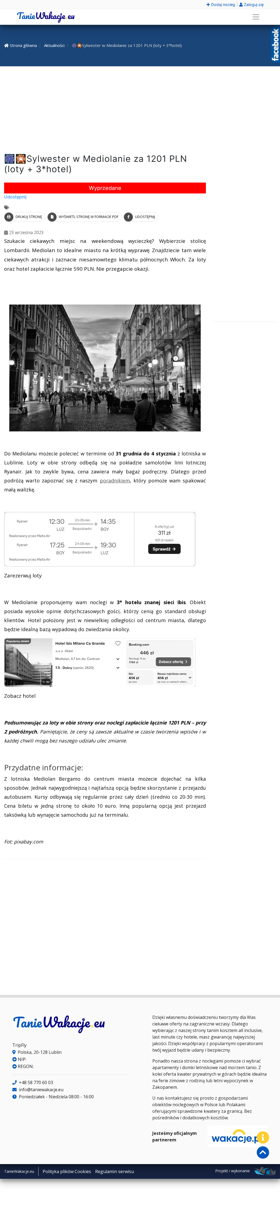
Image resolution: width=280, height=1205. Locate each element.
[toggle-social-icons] (263, 1137)
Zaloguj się (253, 4)
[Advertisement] (140, 111)
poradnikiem (115, 480)
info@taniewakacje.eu (40, 1090)
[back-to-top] (263, 1152)
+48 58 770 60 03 (35, 1082)
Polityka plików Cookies (67, 1171)
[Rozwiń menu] (256, 16)
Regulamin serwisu (114, 1171)
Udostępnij (15, 196)
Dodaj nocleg (222, 4)
